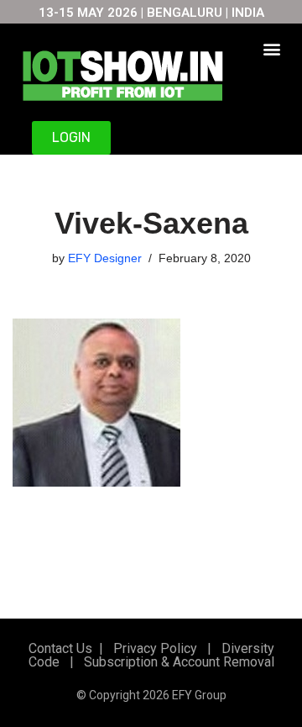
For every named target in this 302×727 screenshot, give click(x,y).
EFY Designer (105, 258)
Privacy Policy (153, 648)
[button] (272, 48)
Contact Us (60, 648)
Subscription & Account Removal (175, 662)
